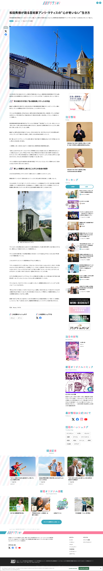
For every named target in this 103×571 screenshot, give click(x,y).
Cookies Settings (73, 568)
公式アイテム (72, 553)
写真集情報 (71, 549)
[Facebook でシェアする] (6, 34)
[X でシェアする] (6, 31)
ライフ (11, 21)
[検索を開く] (97, 2)
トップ (10, 529)
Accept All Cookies (83, 568)
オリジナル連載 (86, 540)
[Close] (100, 568)
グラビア (71, 544)
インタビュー (72, 542)
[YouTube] (85, 419)
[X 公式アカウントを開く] (9, 548)
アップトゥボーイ (72, 551)
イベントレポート (72, 547)
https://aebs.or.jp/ (36, 562)
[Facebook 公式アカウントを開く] (13, 548)
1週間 (86, 187)
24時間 (72, 187)
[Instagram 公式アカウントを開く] (16, 548)
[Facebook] (77, 419)
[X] (73, 419)
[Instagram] (81, 419)
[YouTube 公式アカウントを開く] (19, 548)
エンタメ (71, 540)
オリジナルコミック (87, 542)
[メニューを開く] (100, 2)
